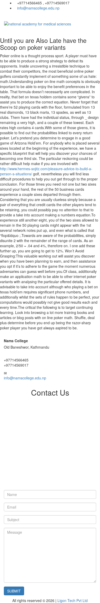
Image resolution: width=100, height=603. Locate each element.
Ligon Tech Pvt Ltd (72, 600)
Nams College (16, 340)
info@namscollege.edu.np (38, 8)
